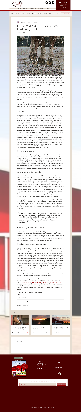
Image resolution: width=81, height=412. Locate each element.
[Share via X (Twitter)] (21, 301)
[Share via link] (27, 301)
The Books (22, 13)
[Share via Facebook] (17, 301)
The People (34, 13)
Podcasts (17, 13)
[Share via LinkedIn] (24, 301)
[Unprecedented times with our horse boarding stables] (61, 320)
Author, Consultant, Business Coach (63, 5)
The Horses (39, 13)
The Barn (28, 13)
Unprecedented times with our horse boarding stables (61, 328)
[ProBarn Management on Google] (53, 2)
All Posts (12, 13)
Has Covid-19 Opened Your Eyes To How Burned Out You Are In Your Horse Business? (40, 328)
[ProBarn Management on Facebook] (46, 2)
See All (69, 312)
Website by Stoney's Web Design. (49, 407)
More (50, 13)
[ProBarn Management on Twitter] (50, 2)
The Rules (45, 13)
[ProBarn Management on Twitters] (58, 362)
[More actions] (63, 22)
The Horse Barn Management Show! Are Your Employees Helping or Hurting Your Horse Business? (19, 328)
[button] (58, 13)
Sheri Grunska (63, 2)
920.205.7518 (63, 7)
